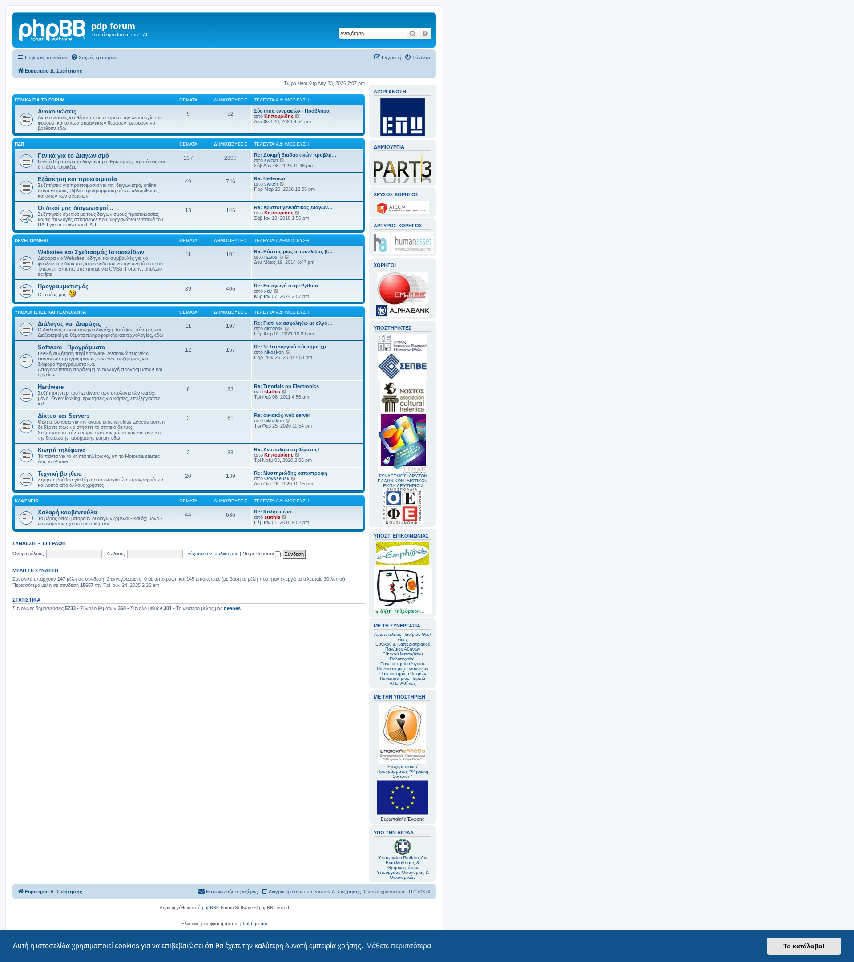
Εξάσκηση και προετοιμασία (77, 179)
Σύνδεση (24, 543)
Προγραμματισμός (63, 286)
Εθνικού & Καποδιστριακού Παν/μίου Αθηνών (402, 646)
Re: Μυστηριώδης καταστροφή (290, 473)
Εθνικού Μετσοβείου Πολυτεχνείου (403, 656)
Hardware (51, 387)
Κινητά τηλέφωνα (62, 450)
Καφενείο (27, 500)
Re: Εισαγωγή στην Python (286, 285)
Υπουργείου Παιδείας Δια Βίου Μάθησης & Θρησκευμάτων (402, 862)
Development (32, 240)
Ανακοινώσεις (57, 111)
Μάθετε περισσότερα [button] (398, 946)
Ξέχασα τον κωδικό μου (212, 553)
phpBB (209, 907)
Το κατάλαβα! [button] (804, 946)
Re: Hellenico (269, 178)
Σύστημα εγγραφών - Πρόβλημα (292, 110)
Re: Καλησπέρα (272, 511)
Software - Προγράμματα (71, 347)
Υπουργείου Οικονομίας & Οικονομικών (403, 875)
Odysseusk (277, 478)
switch (271, 160)
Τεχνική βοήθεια (60, 473)
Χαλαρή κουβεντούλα (67, 512)
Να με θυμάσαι (258, 553)
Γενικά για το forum (39, 99)
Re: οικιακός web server (282, 415)
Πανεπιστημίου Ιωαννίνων (402, 668)
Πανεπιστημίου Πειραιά (402, 678)
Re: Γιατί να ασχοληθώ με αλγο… (293, 323)
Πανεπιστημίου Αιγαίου (402, 663)
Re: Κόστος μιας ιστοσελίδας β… (293, 251)
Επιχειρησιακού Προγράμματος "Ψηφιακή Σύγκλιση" (402, 771)
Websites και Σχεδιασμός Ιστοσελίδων (91, 252)
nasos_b (273, 256)
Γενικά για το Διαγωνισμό (73, 155)
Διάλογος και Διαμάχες (69, 323)
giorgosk (273, 328)
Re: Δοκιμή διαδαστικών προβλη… (295, 155)
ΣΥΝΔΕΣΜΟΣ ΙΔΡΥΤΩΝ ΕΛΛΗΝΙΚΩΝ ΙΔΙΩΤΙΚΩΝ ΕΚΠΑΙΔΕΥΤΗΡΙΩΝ (402, 480)
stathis (272, 391)
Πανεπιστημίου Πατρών (402, 673)
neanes (232, 608)
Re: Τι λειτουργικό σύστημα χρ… (292, 346)
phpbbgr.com (253, 923)
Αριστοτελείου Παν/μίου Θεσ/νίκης (402, 637)
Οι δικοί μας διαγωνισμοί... (75, 208)
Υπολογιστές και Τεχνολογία (50, 312)
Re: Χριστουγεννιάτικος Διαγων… (293, 207)
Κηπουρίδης (279, 116)
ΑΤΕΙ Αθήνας (403, 683)
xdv (268, 291)
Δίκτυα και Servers (63, 415)
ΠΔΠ (19, 143)
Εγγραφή (54, 543)
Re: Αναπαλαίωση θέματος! (286, 449)
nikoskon (274, 352)
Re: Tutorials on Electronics (286, 386)
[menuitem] (94, 57)
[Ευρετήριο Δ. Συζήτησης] (53, 29)
